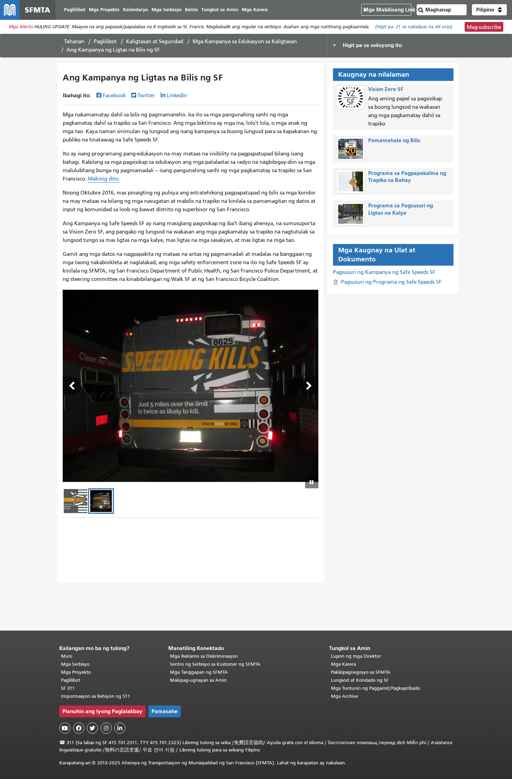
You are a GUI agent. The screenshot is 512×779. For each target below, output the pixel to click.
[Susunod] (309, 386)
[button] (489, 9)
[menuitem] (74, 10)
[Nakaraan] (72, 386)
